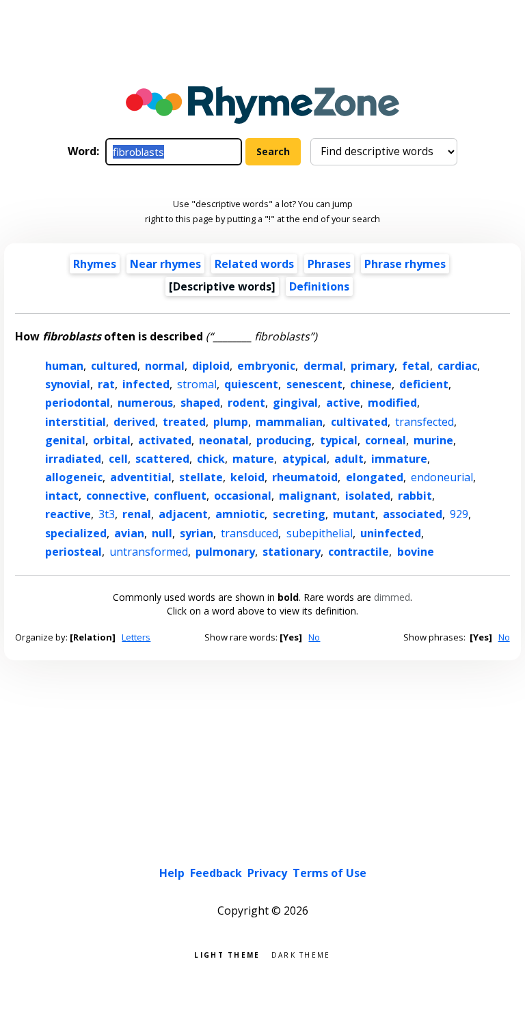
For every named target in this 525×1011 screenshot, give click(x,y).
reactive (68, 514)
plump (230, 421)
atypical (304, 458)
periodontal (77, 402)
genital (65, 440)
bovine (415, 551)
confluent (180, 495)
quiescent (251, 384)
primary (372, 365)
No (314, 637)
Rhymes (94, 263)
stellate (201, 477)
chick (211, 458)
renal (136, 514)
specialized (76, 533)
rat (106, 384)
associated (412, 514)
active (343, 402)
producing (284, 440)
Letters (136, 637)
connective (116, 495)
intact (62, 495)
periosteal (73, 551)
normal (165, 365)
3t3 (106, 514)
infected (146, 384)
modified (392, 402)
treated (184, 421)
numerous (145, 402)
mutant (354, 514)
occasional (242, 495)
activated (164, 440)
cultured (114, 365)
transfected (424, 421)
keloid (247, 477)
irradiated (73, 458)
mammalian (289, 421)
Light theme (227, 953)
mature (253, 458)
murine (433, 440)
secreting (299, 514)
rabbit (415, 495)
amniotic (240, 514)
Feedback (216, 872)
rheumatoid (305, 477)
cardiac (457, 365)
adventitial (141, 477)
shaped (200, 402)
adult (349, 458)
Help (172, 872)
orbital (112, 440)
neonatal (224, 440)
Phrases (329, 263)
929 (459, 514)
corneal (385, 440)
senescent (314, 384)
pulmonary (225, 551)
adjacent (183, 514)
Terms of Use (329, 872)
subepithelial (319, 533)
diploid (211, 365)
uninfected (390, 533)
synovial (67, 384)
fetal (416, 365)
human (64, 365)
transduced (249, 533)
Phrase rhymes (405, 263)
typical (339, 440)
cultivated (359, 421)
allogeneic (74, 477)
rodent (246, 402)
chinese (371, 384)
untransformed (148, 551)
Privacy (267, 872)
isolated (367, 495)
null (162, 533)
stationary (291, 551)
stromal (197, 384)
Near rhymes (165, 263)
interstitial (75, 421)
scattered (162, 458)
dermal (323, 365)
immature (399, 458)
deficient (423, 384)
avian (129, 533)
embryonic (266, 365)
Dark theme (301, 953)
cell (118, 458)
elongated (374, 477)
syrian (196, 533)
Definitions (319, 286)
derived (134, 421)
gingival (295, 402)
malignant (308, 495)
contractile (358, 551)
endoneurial (442, 477)
